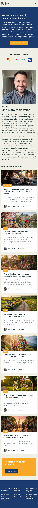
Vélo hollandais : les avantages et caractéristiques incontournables (17, 275)
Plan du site (4, 500)
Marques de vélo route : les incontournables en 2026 (14, 315)
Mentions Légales (31, 494)
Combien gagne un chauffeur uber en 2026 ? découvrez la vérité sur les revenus (19, 191)
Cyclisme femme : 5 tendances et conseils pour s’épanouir (17, 356)
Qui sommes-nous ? (5, 495)
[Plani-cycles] (5, 4)
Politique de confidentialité (30, 497)
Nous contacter (6, 498)
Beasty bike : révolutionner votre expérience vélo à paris (17, 436)
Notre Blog (17, 494)
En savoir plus (11, 471)
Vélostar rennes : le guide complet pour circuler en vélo (17, 232)
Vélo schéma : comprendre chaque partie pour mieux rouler (18, 396)
